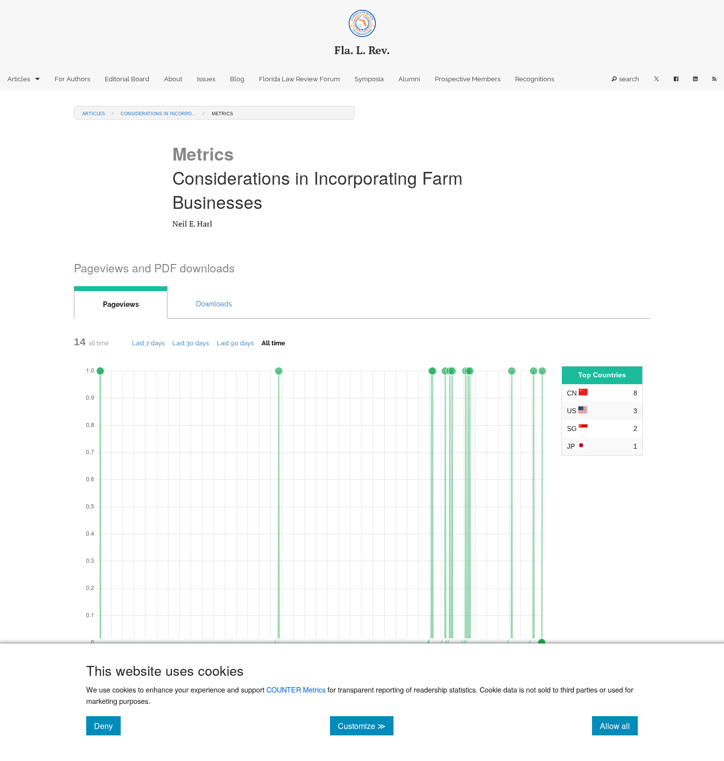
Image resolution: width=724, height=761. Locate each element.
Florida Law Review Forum (299, 79)
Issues (206, 79)
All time (273, 343)
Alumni (409, 79)
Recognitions (534, 79)
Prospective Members (467, 79)
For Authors (72, 79)
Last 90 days (235, 343)
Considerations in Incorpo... (158, 113)
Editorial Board (127, 79)
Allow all (619, 725)
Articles (18, 79)
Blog (237, 79)
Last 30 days (190, 343)
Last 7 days (148, 343)
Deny (107, 725)
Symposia (369, 79)
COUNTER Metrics (296, 689)
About (173, 79)
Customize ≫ (366, 725)
